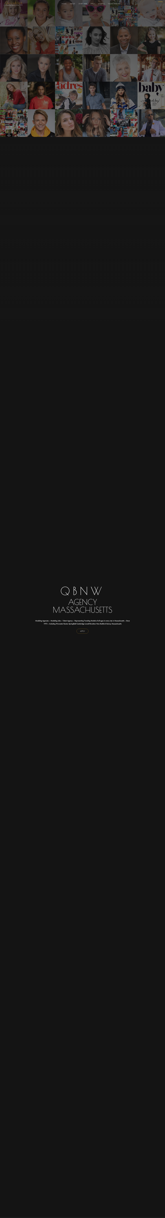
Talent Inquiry (114, 4)
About (72, 4)
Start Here (83, 4)
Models (101, 4)
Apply (93, 4)
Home (64, 4)
